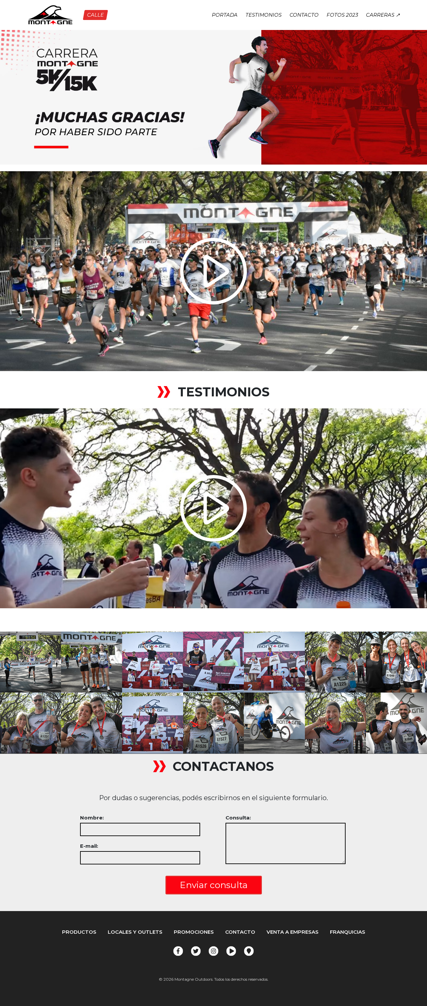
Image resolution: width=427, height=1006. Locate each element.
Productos (79, 932)
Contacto (304, 15)
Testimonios (264, 15)
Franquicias (347, 932)
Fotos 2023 (342, 15)
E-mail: (89, 846)
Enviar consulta (214, 884)
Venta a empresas (293, 932)
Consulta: (238, 817)
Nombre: (92, 817)
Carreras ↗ (383, 15)
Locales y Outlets (135, 932)
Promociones (194, 932)
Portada (225, 15)
